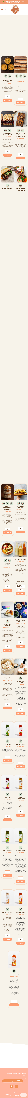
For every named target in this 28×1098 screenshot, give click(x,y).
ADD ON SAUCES (20, 559)
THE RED (7, 797)
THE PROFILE (20, 912)
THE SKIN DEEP (21, 744)
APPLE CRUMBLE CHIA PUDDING (7, 508)
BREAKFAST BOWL (7, 564)
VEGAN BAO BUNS (7, 677)
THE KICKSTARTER (20, 798)
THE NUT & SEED (7, 912)
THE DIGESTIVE (7, 850)
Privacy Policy (14, 1095)
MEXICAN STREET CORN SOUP (7, 80)
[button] (25, 9)
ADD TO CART (7, 100)
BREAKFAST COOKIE (20, 682)
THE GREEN (7, 744)
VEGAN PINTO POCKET (20, 620)
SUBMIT (18, 1080)
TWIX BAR (20, 79)
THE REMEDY (20, 850)
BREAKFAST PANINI (20, 507)
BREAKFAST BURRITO (7, 625)
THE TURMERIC (14, 974)
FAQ (14, 1092)
